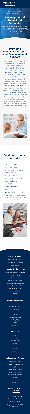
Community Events (15, 340)
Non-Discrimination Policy (15, 280)
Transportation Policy (15, 317)
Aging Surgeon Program (15, 372)
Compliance (15, 293)
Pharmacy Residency (15, 367)
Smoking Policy (15, 320)
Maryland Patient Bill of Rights (15, 286)
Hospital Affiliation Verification (14, 374)
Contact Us (15, 325)
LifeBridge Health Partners (15, 361)
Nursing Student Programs (15, 369)
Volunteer (15, 382)
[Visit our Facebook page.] (10, 396)
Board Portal (14, 380)
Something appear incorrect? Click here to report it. (15, 405)
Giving (15, 343)
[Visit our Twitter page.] (13, 396)
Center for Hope (15, 346)
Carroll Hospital (15, 265)
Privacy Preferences (15, 291)
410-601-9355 (16, 401)
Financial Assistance (15, 312)
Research (15, 348)
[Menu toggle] (26, 4)
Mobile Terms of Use (15, 288)
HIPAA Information (15, 278)
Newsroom (15, 338)
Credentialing (15, 377)
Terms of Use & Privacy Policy (15, 275)
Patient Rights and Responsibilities (15, 283)
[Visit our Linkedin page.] (18, 396)
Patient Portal (15, 304)
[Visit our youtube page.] (21, 396)
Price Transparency (15, 309)
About (15, 335)
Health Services (17, 11)
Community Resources (14, 306)
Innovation (15, 351)
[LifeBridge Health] (15, 390)
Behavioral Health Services (15, 259)
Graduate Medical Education (15, 364)
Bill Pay (15, 322)
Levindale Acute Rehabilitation (15, 262)
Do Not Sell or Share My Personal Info (15, 272)
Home (8, 11)
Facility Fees (15, 314)
